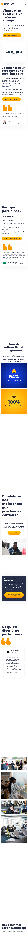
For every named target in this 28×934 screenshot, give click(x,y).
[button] (26, 4)
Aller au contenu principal (7, 1)
